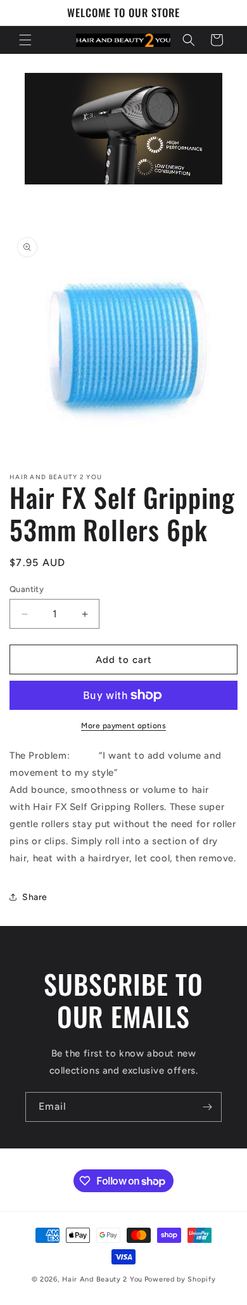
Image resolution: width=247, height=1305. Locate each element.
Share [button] (35, 897)
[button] (25, 40)
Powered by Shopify (180, 1279)
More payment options (123, 725)
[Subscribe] (207, 1107)
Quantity (27, 589)
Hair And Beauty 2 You (102, 1279)
